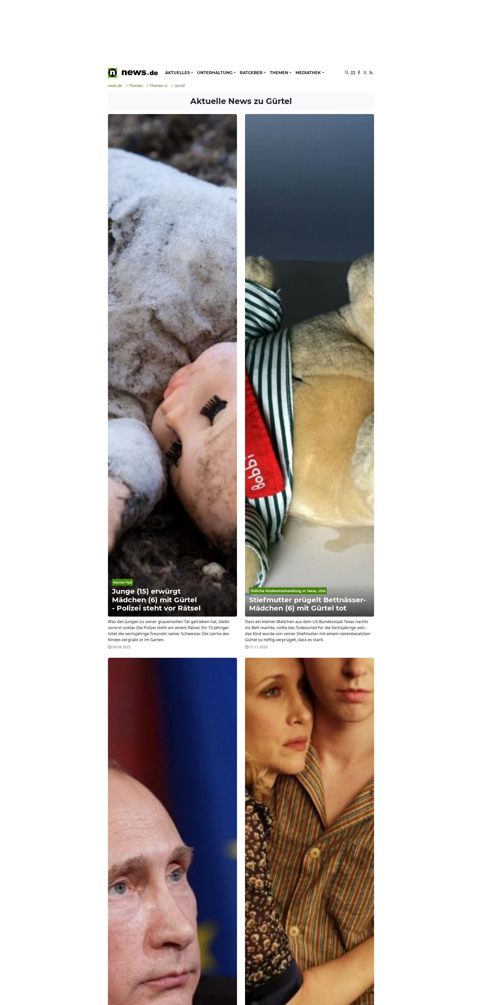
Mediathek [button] (308, 72)
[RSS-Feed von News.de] (371, 72)
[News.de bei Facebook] (359, 72)
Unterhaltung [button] (215, 72)
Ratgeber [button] (252, 72)
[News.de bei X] (365, 72)
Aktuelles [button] (178, 72)
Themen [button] (279, 72)
